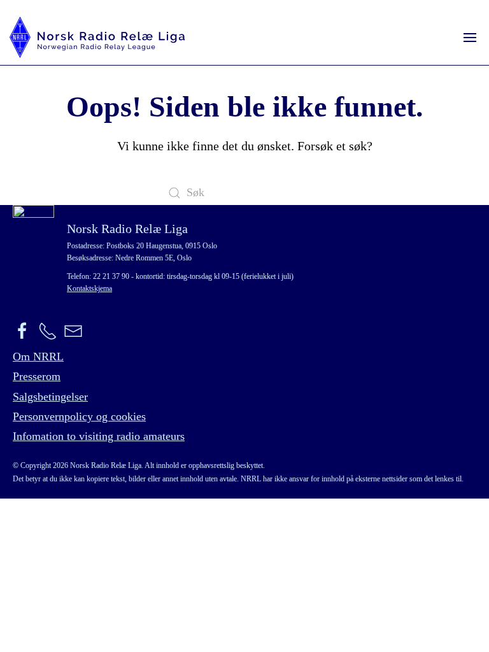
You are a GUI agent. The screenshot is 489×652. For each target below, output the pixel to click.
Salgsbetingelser (50, 396)
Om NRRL (38, 356)
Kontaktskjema (89, 288)
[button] (470, 37)
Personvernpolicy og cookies (79, 416)
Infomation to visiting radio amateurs (99, 436)
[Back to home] (97, 37)
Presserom (36, 376)
